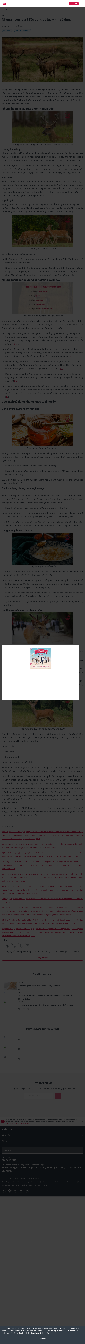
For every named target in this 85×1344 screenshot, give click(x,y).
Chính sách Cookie (26, 1333)
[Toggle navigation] (81, 3)
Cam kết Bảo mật (41, 1333)
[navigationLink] (4, 3)
